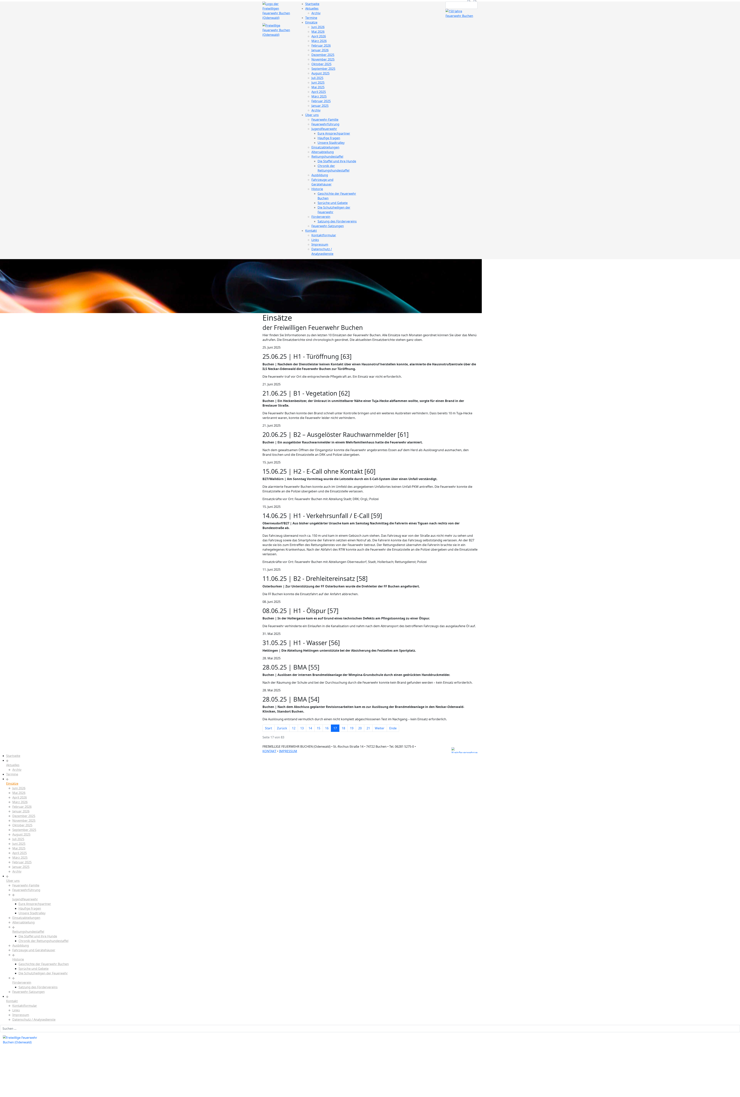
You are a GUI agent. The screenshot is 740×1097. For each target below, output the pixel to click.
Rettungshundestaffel (327, 156)
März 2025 (319, 96)
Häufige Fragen (329, 138)
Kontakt (311, 230)
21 (368, 728)
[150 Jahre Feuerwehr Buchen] (462, 13)
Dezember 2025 (322, 55)
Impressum (319, 244)
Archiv (315, 13)
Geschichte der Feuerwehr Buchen (43, 964)
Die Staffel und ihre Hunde (337, 161)
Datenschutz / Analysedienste (34, 1019)
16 (327, 728)
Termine (311, 18)
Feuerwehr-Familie (324, 119)
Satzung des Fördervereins (337, 221)
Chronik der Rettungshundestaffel (43, 941)
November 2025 (323, 59)
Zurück (282, 728)
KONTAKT (269, 751)
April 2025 (318, 92)
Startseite (312, 4)
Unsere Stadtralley (331, 143)
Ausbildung (319, 175)
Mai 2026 (318, 31)
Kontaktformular (323, 235)
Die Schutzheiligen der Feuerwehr (43, 973)
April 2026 (318, 36)
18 (343, 728)
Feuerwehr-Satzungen (327, 226)
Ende (393, 728)
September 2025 (323, 69)
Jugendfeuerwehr (324, 129)
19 (351, 728)
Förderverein (320, 217)
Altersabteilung (322, 152)
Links (315, 240)
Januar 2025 (320, 106)
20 (360, 728)
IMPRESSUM (288, 751)
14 (310, 728)
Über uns (312, 115)
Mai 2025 (318, 87)
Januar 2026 (320, 50)
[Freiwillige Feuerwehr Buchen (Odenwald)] (278, 10)
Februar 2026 (321, 45)
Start (268, 728)
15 (318, 728)
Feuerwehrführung (325, 124)
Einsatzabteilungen (325, 147)
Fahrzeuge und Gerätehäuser (33, 950)
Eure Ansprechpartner (334, 133)
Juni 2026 (318, 27)
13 (302, 728)
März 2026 (319, 41)
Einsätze (311, 22)
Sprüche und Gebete (333, 203)
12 (293, 728)
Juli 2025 (317, 78)
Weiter (379, 728)
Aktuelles (312, 8)
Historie (317, 189)
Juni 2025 (318, 82)
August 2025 (320, 73)
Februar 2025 (321, 101)
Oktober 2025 (321, 64)
